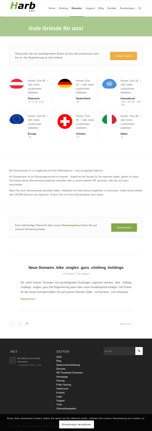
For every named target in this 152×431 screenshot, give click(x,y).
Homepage (62, 376)
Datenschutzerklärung (68, 365)
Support (85, 274)
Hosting (60, 380)
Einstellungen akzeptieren (76, 424)
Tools (59, 404)
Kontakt (60, 392)
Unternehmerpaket (66, 408)
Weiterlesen (28, 298)
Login (59, 396)
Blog (58, 360)
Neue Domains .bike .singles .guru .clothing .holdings (76, 268)
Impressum (62, 388)
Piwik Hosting (63, 384)
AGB (59, 357)
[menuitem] (52, 8)
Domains (69, 274)
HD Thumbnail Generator (69, 372)
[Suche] (140, 8)
